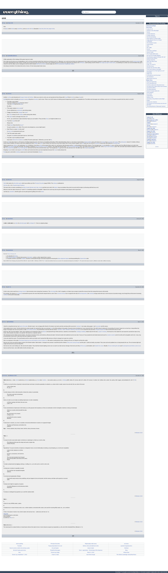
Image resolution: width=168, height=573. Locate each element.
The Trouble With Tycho (152, 54)
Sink (5, 183)
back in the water (24, 326)
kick (72, 97)
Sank (27, 380)
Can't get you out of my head (153, 75)
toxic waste (19, 108)
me (51, 328)
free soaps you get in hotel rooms (107, 62)
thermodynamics (83, 293)
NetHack (31, 97)
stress (42, 191)
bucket (31, 187)
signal (67, 258)
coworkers (11, 191)
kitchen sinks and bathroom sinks (91, 545)
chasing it (78, 326)
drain (12, 28)
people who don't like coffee (153, 67)
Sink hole (6, 514)
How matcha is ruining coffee (154, 38)
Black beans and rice (152, 78)
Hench (148, 49)
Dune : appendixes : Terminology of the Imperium (90, 550)
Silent (63, 329)
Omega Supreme (151, 59)
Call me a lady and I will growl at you (155, 85)
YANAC (149, 122)
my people (98, 326)
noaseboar (10, 218)
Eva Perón (149, 94)
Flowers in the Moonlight (153, 30)
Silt (135, 380)
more (157, 146)
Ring (126, 550)
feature (26, 97)
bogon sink (51, 28)
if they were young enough (73, 342)
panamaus (10, 250)
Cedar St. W (150, 29)
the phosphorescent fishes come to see (131, 345)
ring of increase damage (73, 146)
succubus (110, 142)
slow (47, 118)
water (28, 28)
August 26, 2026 (151, 128)
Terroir (148, 32)
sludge (35, 143)
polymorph (19, 110)
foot (83, 143)
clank (13, 104)
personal (149, 129)
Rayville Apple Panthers (18, 185)
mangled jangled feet (100, 329)
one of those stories (31, 329)
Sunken (44, 380)
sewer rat (10, 131)
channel (82, 258)
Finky (153, 118)
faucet (21, 125)
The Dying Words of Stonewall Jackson (156, 106)
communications (12, 257)
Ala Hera (6, 185)
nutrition (21, 114)
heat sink (41, 28)
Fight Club (149, 73)
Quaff (5, 99)
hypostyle (153, 143)
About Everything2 (151, 25)
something (19, 28)
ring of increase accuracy (42, 146)
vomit (26, 112)
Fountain (20, 545)
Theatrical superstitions (153, 134)
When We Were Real (152, 61)
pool (35, 187)
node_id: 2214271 (151, 64)
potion (17, 127)
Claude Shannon (151, 33)
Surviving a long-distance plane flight (155, 98)
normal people (136, 61)
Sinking (64, 380)
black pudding (88, 142)
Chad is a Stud (55, 554)
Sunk (17, 380)
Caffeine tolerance (151, 139)
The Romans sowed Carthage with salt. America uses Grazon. (156, 57)
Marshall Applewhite (152, 81)
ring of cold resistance (109, 146)
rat (18, 129)
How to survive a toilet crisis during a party (20, 548)
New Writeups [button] (157, 114)
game (20, 183)
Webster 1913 (13, 375)
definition (5, 375)
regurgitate (90, 147)
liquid (11, 125)
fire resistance (19, 139)
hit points (97, 143)
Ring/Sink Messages (55, 550)
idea (4, 55)
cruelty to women (111, 335)
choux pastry (150, 44)
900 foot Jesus (150, 66)
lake (37, 187)
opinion (149, 124)
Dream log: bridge (55, 552)
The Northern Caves (152, 42)
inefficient (6, 294)
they (20, 552)
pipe (21, 104)
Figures (40, 152)
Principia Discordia (39, 183)
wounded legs (116, 143)
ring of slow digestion (23, 147)
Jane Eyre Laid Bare (152, 50)
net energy (53, 291)
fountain (36, 99)
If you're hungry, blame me (153, 91)
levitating (18, 152)
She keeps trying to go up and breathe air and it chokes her (33, 340)
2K (15, 253)
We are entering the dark (114, 345)
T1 (44, 260)
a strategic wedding (80, 331)
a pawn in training (102, 331)
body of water (26, 187)
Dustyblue (154, 138)
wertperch (154, 121)
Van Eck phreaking (151, 37)
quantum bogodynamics (126, 545)
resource (24, 291)
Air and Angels (55, 548)
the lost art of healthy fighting (153, 55)
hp (51, 139)
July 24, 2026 (150, 52)
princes (44, 331)
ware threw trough (90, 554)
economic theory (61, 293)
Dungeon (22, 97)
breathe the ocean (99, 345)
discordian (16, 183)
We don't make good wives (19, 550)
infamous (15, 145)
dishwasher (123, 142)
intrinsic (14, 139)
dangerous (22, 99)
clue (103, 145)
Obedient (68, 329)
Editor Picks (149, 80)
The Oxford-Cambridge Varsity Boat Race (126, 554)
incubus (116, 142)
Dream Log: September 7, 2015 (19, 554)
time (85, 258)
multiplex (24, 258)
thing (4, 23)
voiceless (59, 329)
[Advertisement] (84, 4)
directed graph (23, 223)
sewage (20, 112)
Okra (148, 46)
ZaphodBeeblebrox (12, 55)
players (56, 187)
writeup (12, 146)
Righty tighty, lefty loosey (91, 543)
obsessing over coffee (152, 120)
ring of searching (10, 147)
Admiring (73, 329)
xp (13, 135)
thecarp (10, 179)
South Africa (150, 95)
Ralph (148, 100)
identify (23, 150)
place (6, 28)
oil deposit (19, 293)
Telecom (9, 253)
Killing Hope (126, 552)
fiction (4, 321)
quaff (67, 97)
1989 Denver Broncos (41, 63)
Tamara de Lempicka (152, 102)
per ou (9, 287)
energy (16, 256)
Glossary (12, 253)
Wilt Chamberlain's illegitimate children (65, 63)
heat (32, 28)
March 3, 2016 (90, 552)
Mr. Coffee (149, 47)
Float (5, 152)
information (29, 257)
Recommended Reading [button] (157, 23)
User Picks (149, 27)
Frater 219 (10, 23)
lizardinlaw (10, 321)
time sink (46, 28)
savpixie (154, 132)
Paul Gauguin (150, 92)
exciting (9, 97)
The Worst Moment (151, 89)
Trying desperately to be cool (55, 545)
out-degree (31, 223)
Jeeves (9, 93)
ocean (40, 187)
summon (103, 142)
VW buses (82, 62)
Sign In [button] (157, 16)
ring (80, 97)
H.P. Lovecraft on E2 (151, 83)
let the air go (83, 345)
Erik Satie (149, 63)
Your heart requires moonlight (154, 69)
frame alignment (62, 258)
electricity (91, 293)
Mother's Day (150, 97)
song (19, 102)
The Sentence (150, 76)
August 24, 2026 (151, 142)
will (26, 116)
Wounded (77, 329)
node (16, 223)
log (148, 143)
